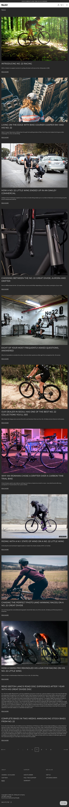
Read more (5, 72)
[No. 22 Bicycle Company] (4, 5)
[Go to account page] (58, 5)
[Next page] (66, 750)
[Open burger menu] (67, 5)
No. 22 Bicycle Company (18, 794)
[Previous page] (3, 750)
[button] (62, 5)
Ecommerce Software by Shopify (10, 798)
